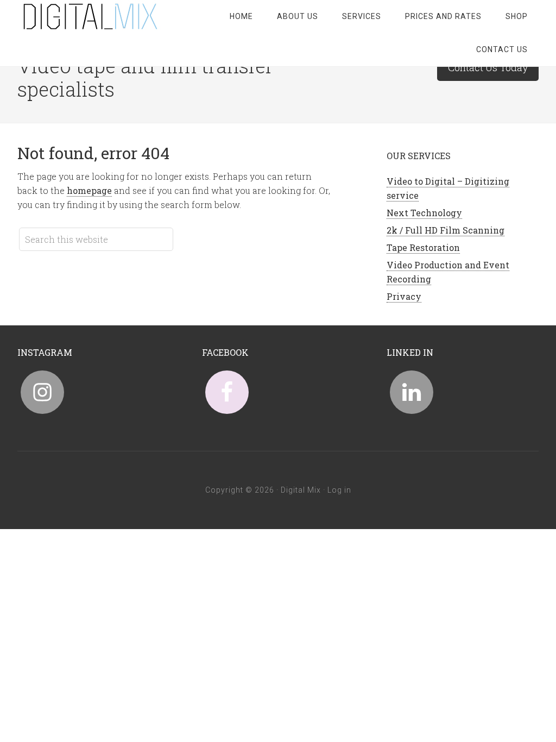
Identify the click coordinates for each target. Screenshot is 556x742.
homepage (89, 190)
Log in (339, 490)
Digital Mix (104, 16)
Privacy (404, 296)
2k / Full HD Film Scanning (445, 230)
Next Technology (424, 212)
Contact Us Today (488, 67)
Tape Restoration (423, 247)
